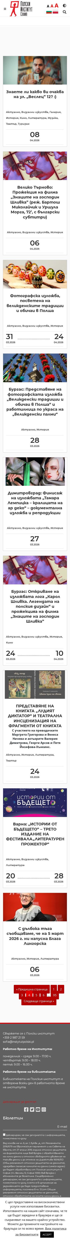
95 (55, 995)
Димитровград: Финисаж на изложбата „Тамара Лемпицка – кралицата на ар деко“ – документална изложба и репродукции (35, 503)
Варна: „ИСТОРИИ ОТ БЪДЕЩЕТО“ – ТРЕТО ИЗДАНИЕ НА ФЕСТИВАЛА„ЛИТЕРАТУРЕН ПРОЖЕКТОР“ (35, 834)
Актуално (13, 112)
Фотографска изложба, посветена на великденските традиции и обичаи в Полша (35, 303)
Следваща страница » (39, 1001)
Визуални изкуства (34, 112)
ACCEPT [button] (47, 1234)
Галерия (55, 112)
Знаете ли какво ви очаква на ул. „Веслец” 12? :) (35, 94)
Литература (37, 117)
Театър (11, 123)
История (12, 117)
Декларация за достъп (19, 1102)
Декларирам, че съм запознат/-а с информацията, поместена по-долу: (34, 1137)
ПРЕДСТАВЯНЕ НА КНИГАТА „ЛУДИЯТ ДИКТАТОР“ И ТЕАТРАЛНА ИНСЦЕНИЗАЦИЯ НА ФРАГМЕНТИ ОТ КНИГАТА (35, 716)
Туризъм (23, 123)
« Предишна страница (31, 989)
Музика (53, 117)
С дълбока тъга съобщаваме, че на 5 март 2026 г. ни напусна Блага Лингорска (35, 936)
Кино (23, 117)
